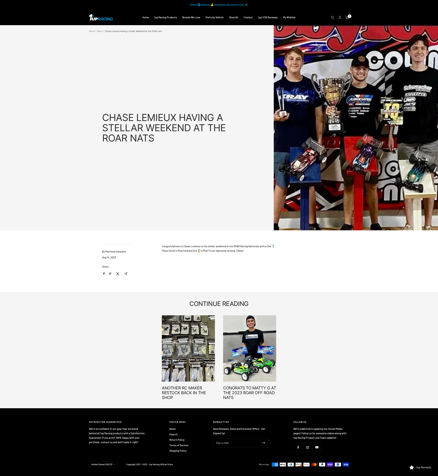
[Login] (339, 17)
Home (145, 17)
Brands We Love (191, 17)
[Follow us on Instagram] (307, 447)
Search (173, 434)
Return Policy (176, 439)
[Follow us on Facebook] (298, 447)
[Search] (332, 17)
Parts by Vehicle (215, 17)
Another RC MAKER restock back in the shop (184, 392)
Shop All (233, 17)
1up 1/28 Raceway (268, 17)
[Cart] (347, 17)
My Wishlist (289, 17)
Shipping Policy (177, 450)
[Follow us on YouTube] (317, 447)
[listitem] (104, 273)
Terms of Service (178, 445)
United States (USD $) (101, 464)
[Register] (263, 443)
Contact (248, 17)
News (99, 31)
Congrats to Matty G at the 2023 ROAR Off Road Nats (249, 392)
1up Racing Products (165, 17)
